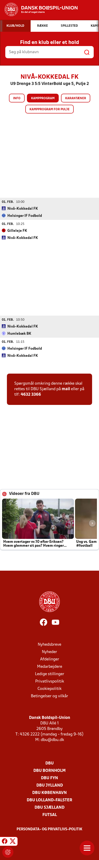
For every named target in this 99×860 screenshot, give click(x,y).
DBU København (49, 793)
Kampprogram (43, 98)
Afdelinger (49, 659)
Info (16, 98)
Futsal (49, 815)
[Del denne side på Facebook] (4, 842)
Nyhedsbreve (49, 645)
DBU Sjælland (49, 808)
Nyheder (49, 652)
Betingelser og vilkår (49, 696)
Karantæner (75, 98)
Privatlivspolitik (49, 681)
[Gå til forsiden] (39, 9)
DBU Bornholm (49, 771)
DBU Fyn (49, 778)
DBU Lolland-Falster (49, 800)
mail (66, 389)
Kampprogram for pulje (49, 109)
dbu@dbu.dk (52, 740)
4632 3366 (31, 395)
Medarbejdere (49, 667)
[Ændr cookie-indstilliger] (7, 852)
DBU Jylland (49, 785)
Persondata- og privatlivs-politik (49, 829)
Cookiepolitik (49, 689)
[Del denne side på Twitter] (13, 842)
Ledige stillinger (49, 674)
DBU (49, 763)
